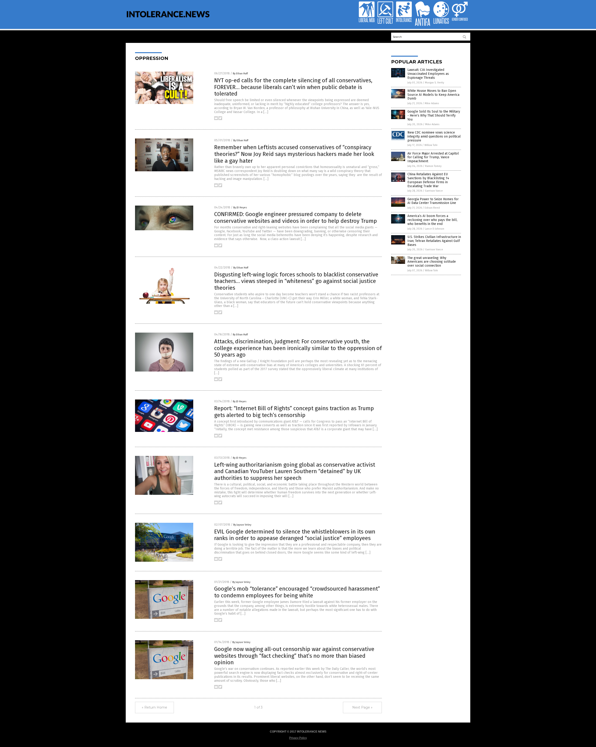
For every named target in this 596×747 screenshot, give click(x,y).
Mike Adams (432, 103)
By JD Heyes (240, 207)
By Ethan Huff (240, 73)
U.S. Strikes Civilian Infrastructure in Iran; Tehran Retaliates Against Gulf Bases (434, 241)
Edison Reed (432, 207)
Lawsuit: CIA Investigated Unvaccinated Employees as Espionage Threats (428, 74)
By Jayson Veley (242, 524)
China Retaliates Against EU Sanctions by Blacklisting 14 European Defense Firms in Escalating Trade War (428, 180)
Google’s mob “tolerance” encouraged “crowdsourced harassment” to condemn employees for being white (297, 592)
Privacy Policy (298, 738)
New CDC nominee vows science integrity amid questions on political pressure (434, 136)
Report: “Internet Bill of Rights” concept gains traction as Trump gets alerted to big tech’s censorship (294, 411)
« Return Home (154, 707)
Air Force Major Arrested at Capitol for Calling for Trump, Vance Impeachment (433, 157)
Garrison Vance (434, 190)
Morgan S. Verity (434, 82)
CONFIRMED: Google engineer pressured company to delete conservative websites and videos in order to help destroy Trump (295, 217)
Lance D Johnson (434, 228)
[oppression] (168, 20)
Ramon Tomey (433, 166)
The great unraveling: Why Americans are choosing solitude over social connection (431, 262)
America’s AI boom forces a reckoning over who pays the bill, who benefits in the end (432, 220)
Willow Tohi (430, 145)
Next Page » (362, 707)
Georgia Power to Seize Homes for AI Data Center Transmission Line (433, 201)
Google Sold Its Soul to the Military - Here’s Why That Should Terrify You (433, 115)
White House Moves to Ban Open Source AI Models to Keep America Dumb (433, 95)
